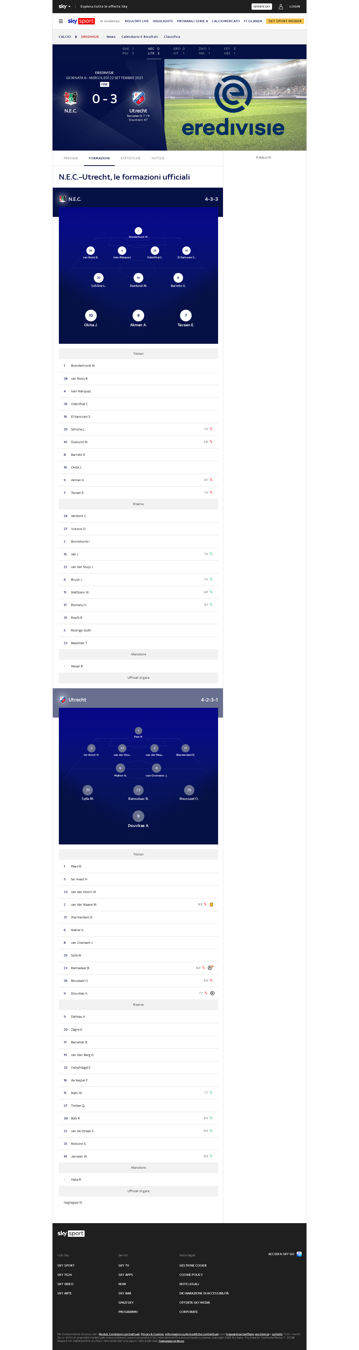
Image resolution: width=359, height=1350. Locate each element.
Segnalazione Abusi (171, 1341)
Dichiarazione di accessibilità (204, 1293)
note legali (189, 1284)
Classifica (172, 37)
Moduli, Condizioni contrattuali (119, 1334)
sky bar (124, 1293)
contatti (277, 1334)
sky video (65, 1284)
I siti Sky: (63, 1255)
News (111, 37)
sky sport (65, 1265)
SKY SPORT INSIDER (285, 21)
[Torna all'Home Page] (81, 21)
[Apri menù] (61, 21)
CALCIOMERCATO (226, 21)
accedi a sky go (281, 1254)
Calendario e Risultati (140, 37)
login (295, 6)
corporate (189, 1312)
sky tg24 (64, 1275)
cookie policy (191, 1275)
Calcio (65, 37)
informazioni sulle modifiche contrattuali (192, 1334)
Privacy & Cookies (152, 1334)
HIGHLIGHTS (163, 21)
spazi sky (126, 1302)
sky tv (123, 1265)
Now (122, 1284)
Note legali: (188, 1255)
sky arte (64, 1293)
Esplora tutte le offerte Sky (104, 6)
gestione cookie (193, 1265)
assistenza (262, 1334)
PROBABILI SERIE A (192, 21)
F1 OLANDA (253, 21)
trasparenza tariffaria (240, 1334)
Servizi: (123, 1255)
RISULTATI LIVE (137, 21)
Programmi (127, 1312)
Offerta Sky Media (195, 1302)
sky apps (125, 1275)
